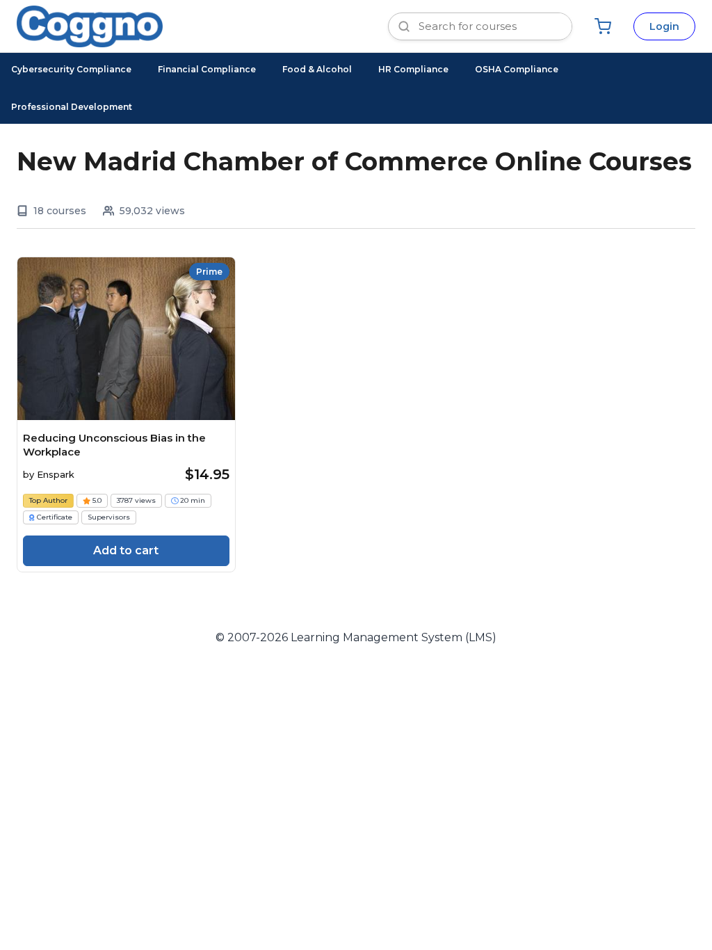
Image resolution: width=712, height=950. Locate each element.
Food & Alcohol (317, 69)
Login (664, 26)
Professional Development (71, 107)
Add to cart (126, 550)
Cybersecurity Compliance (71, 69)
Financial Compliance (207, 69)
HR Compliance (413, 69)
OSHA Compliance (516, 69)
